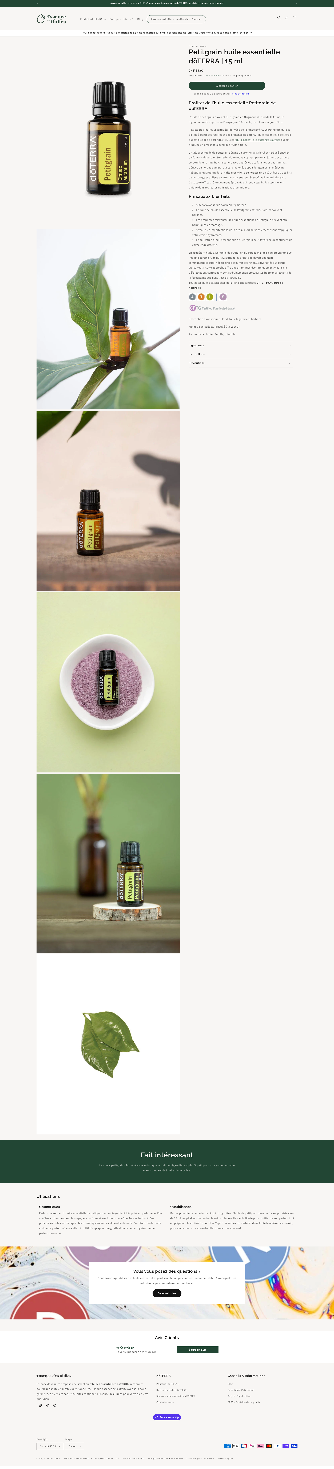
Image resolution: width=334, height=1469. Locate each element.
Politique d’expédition (158, 1458)
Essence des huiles (52, 1458)
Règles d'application (239, 1396)
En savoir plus (167, 1293)
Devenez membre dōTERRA (171, 1390)
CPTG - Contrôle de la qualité (244, 1402)
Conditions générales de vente (200, 1458)
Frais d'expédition (212, 75)
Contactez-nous (165, 1402)
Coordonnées (177, 1458)
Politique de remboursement (77, 1458)
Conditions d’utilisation (133, 1458)
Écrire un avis (197, 1350)
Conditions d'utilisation (241, 1390)
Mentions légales (225, 1458)
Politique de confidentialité (106, 1458)
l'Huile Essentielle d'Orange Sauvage (257, 140)
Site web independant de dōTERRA (175, 1396)
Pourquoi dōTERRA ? (167, 1383)
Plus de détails (241, 93)
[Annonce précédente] (38, 3)
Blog (230, 1383)
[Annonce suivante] (296, 3)
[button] (93, 19)
